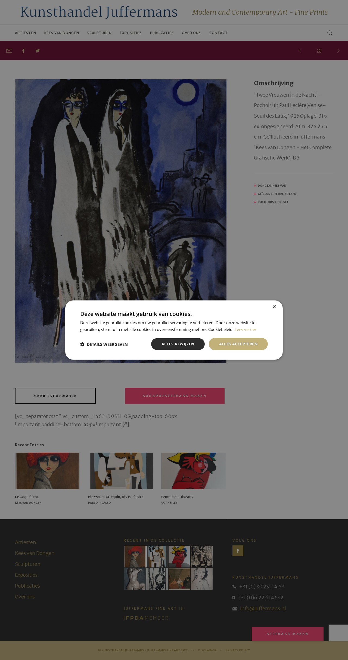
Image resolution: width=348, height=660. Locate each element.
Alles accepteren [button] (238, 343)
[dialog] (174, 330)
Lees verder (245, 329)
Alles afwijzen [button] (177, 343)
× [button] (274, 307)
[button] (104, 344)
